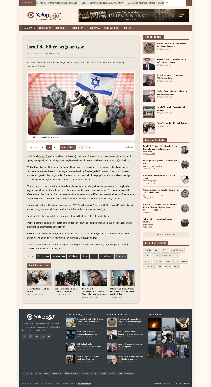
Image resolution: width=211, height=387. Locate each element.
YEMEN (158, 267)
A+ (55, 147)
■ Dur (81, 147)
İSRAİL (39, 41)
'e (43, 156)
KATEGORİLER (112, 28)
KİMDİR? (148, 261)
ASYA (147, 256)
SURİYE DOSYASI (125, 373)
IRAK (156, 250)
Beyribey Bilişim (84, 383)
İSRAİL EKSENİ (107, 373)
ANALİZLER (78, 28)
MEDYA (127, 28)
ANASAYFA (29, 28)
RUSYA (155, 256)
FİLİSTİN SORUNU (172, 267)
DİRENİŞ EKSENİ (181, 261)
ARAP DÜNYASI (177, 250)
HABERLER (61, 28)
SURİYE (168, 261)
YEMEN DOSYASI (89, 373)
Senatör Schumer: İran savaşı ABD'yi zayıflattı (99, 3)
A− (43, 147)
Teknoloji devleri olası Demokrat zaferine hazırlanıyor (49, 3)
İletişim (186, 383)
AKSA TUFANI (42, 373)
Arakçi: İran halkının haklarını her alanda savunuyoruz (149, 3)
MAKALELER (45, 28)
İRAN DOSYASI (71, 373)
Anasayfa (31, 41)
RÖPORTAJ (95, 28)
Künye (178, 383)
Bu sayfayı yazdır (53, 53)
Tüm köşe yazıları (166, 234)
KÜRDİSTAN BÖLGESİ (170, 256)
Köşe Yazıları (168, 383)
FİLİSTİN (148, 250)
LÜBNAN (158, 261)
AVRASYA (148, 267)
